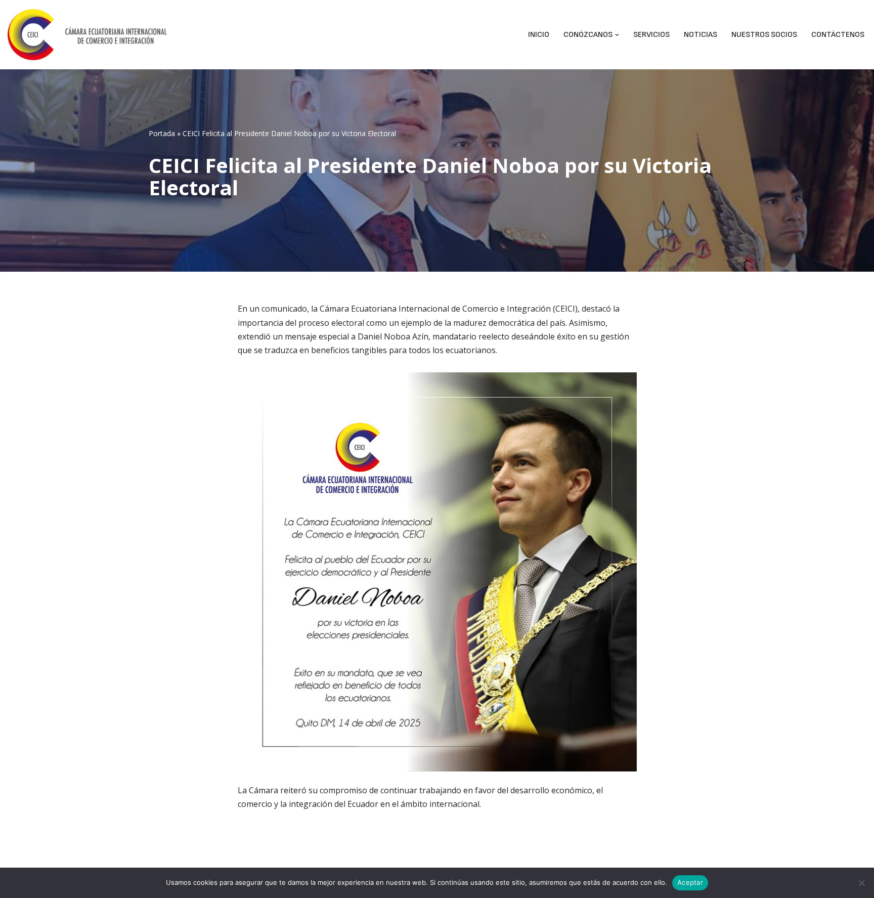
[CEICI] (87, 34)
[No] (861, 883)
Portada (162, 133)
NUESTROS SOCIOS (764, 34)
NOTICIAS (700, 34)
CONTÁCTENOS (837, 34)
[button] (617, 35)
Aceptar (690, 882)
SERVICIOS (651, 34)
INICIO (538, 34)
